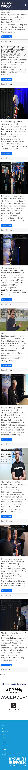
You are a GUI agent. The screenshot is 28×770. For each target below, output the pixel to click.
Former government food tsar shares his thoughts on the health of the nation (13, 312)
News (11, 41)
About (3, 725)
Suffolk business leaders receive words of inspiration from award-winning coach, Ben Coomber (12, 452)
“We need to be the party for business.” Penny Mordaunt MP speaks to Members (14, 165)
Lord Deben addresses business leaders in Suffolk (12, 90)
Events (3, 728)
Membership (5, 731)
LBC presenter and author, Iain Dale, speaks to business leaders (13, 528)
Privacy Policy (5, 745)
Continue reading (6, 37)
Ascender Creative (10, 754)
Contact (4, 738)
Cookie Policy (5, 742)
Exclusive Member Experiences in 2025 (9, 3)
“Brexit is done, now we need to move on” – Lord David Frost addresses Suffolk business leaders (14, 238)
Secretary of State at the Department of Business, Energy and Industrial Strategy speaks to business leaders (12, 605)
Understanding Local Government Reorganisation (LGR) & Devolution (13, 49)
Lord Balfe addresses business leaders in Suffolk (13, 376)
